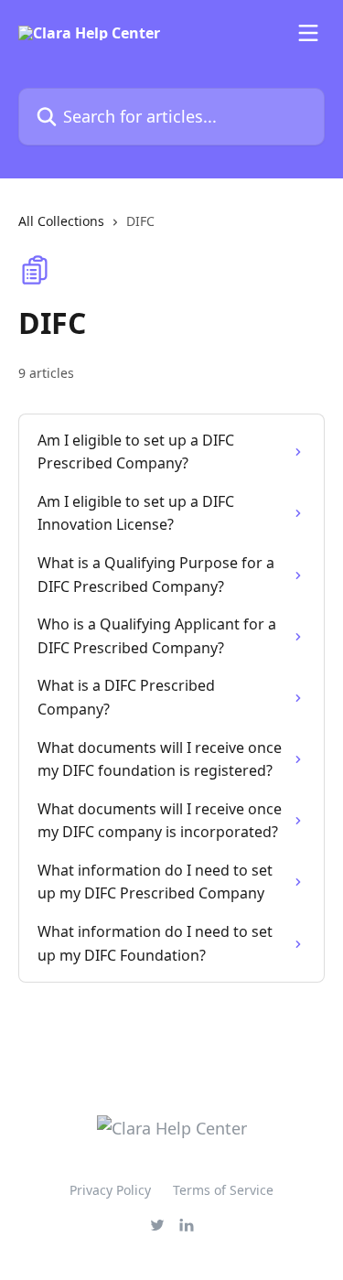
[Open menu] (308, 33)
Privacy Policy (110, 1190)
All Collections (61, 221)
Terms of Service (223, 1190)
